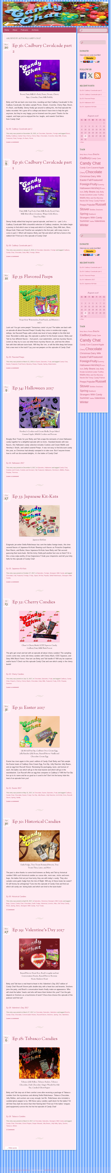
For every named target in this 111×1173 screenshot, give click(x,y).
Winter (37, 252)
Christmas (85, 176)
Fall (36, 470)
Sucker (65, 1123)
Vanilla (18, 797)
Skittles (93, 210)
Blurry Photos (88, 154)
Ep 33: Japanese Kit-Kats (35, 496)
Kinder (82, 195)
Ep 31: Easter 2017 (28, 708)
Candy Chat (22, 136)
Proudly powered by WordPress (19, 1170)
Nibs (55, 903)
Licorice (50, 903)
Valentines (53, 1012)
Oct (6, 496)
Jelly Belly (54, 1123)
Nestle (82, 201)
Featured (9, 138)
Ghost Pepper (26, 1123)
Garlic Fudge (36, 903)
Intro (103, 188)
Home (6, 30)
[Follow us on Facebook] (83, 75)
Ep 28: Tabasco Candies (34, 1039)
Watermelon (52, 364)
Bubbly (8, 136)
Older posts (12, 1148)
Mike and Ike (91, 198)
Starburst (92, 214)
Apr (6, 821)
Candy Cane (96, 158)
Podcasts (24, 30)
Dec (6, 388)
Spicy (60, 1123)
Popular (39, 364)
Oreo (64, 795)
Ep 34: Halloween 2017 (33, 388)
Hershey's (55, 470)
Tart (60, 1014)
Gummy (101, 185)
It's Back (25, 138)
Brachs (67, 1012)
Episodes (49, 133)
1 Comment (10, 909)
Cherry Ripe (36, 136)
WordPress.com (49, 1170)
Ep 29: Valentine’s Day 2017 (38, 930)
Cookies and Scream (27, 470)
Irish (81, 192)
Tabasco (9, 1126)
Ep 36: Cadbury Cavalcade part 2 (42, 49)
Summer (9, 683)
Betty (81, 154)
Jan (6, 162)
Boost (68, 133)
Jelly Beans (41, 795)
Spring (45, 364)
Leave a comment (12, 142)
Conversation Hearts (29, 1014)
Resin (8, 906)
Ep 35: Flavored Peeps (32, 277)
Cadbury (14, 136)
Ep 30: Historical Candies (36, 822)
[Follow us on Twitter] (90, 75)
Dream (64, 136)
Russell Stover (41, 1014)
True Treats (40, 906)
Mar (6, 276)
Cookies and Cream (12, 470)
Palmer (102, 201)
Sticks (18, 906)
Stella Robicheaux (55, 575)
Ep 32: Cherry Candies (33, 602)
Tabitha (91, 221)
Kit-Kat (41, 575)
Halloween (48, 467)
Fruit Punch (22, 364)
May (6, 707)
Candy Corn (85, 167)
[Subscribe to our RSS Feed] (97, 75)
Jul (6, 602)
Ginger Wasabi (37, 1123)
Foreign (55, 133)
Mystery (29, 364)
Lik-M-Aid (59, 795)
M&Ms (62, 470)
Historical (44, 901)
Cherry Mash (26, 681)
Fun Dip (34, 795)
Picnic (31, 138)
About (15, 30)
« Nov (82, 142)
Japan (36, 575)
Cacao (12, 903)
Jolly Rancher (50, 795)
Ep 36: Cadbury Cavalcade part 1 (42, 165)
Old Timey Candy (63, 903)
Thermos (15, 472)
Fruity (50, 361)
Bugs (8, 903)
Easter (38, 361)
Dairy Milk (58, 136)
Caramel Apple (97, 167)
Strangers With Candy (57, 573)
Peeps (34, 364)
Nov (6, 45)
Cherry (28, 136)
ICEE (59, 681)
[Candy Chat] (47, 14)
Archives (35, 30)
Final (14, 138)
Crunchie (51, 136)
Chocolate (42, 133)
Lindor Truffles (98, 195)
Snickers (50, 1014)
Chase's (13, 681)
